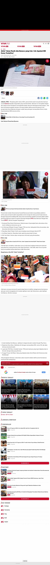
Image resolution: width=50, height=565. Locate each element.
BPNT (6, 220)
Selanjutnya (11, 367)
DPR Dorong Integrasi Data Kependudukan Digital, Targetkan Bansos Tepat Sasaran (22, 208)
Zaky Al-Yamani (12, 56)
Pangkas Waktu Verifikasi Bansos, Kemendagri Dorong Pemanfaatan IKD (20, 117)
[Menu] (46, 43)
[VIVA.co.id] (5, 43)
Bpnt (12, 414)
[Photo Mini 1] (3, 93)
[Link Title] (4, 429)
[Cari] (43, 43)
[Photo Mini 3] (12, 93)
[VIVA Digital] (4, 46)
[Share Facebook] (38, 98)
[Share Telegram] (47, 98)
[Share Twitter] (41, 98)
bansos (7, 103)
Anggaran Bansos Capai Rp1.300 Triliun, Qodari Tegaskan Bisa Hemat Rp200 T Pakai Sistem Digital (25, 241)
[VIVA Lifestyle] (21, 46)
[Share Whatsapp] (44, 98)
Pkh (8, 414)
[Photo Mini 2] (7, 93)
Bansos (3, 414)
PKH (32, 218)
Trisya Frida (6, 56)
